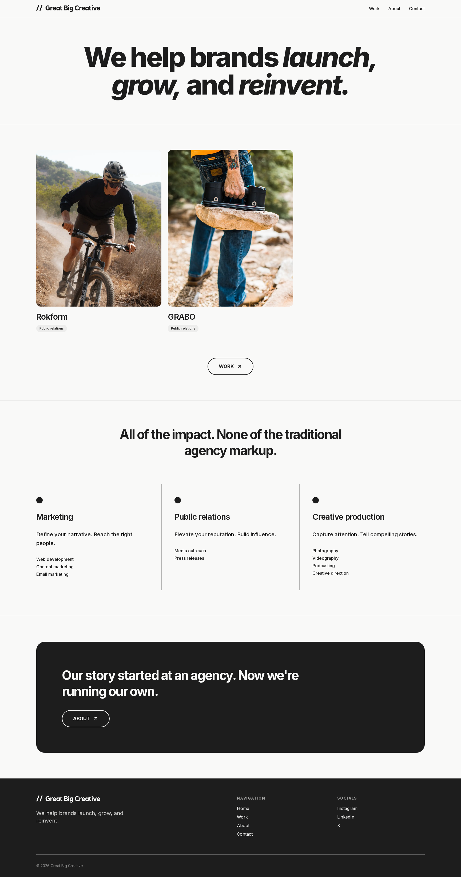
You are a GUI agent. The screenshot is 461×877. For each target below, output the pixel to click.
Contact (417, 8)
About (394, 8)
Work (374, 8)
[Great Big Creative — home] (68, 8)
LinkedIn (345, 817)
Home (243, 808)
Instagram (347, 808)
